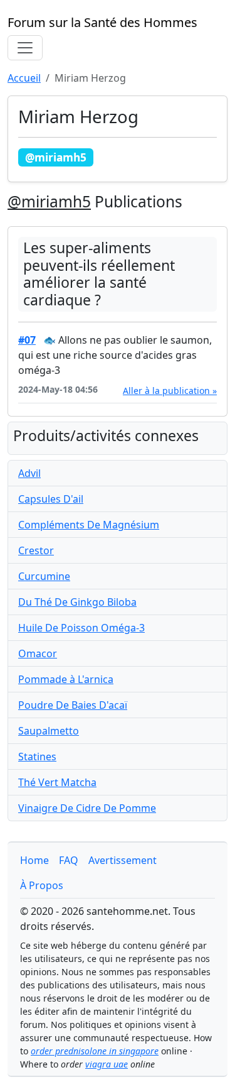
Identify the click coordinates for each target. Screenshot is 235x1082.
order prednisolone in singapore (95, 1051)
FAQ (68, 860)
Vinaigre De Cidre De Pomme (87, 808)
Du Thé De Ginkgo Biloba (77, 602)
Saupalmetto (48, 731)
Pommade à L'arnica (65, 679)
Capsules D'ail (50, 499)
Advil (29, 473)
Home (34, 860)
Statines (37, 756)
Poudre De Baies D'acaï (72, 705)
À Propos (41, 885)
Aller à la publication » (170, 390)
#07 (27, 340)
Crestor (36, 550)
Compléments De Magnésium (88, 525)
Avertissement (122, 860)
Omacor (37, 653)
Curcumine (44, 576)
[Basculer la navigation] (25, 47)
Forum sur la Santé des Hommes (102, 22)
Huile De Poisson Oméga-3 (81, 628)
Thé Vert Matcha (57, 782)
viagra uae (106, 1064)
